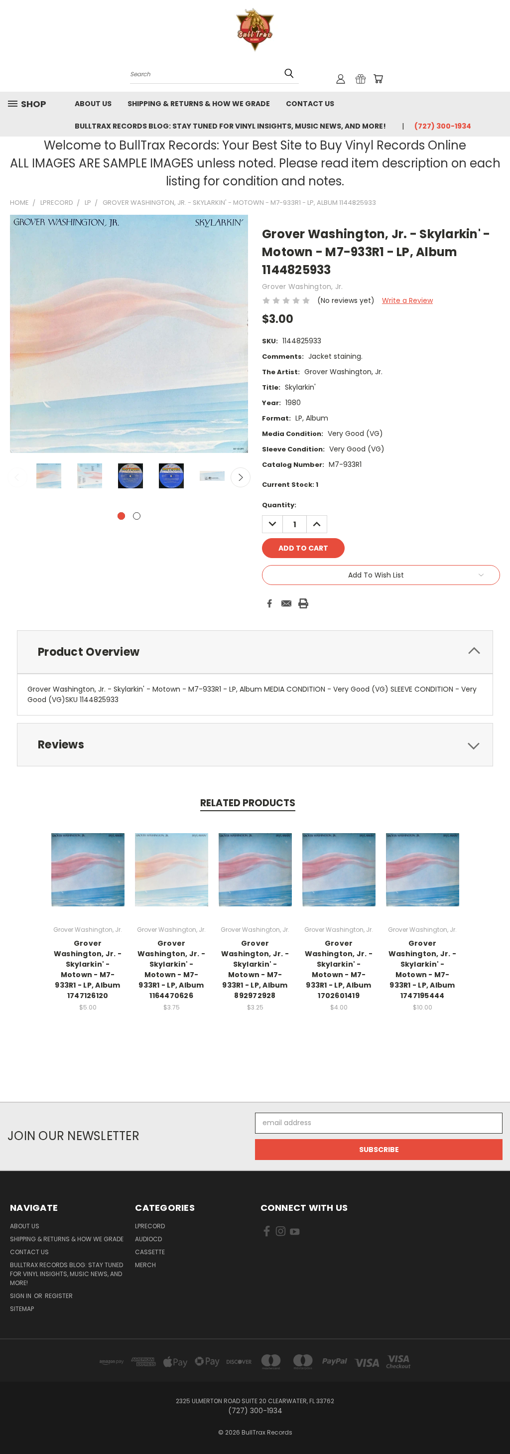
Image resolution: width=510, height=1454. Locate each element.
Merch (145, 1265)
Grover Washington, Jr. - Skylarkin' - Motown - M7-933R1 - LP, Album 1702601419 (339, 969)
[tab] (255, 652)
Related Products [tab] (247, 803)
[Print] (303, 603)
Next (241, 477)
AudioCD (148, 1239)
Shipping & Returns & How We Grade (199, 104)
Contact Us (310, 104)
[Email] (286, 603)
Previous (17, 477)
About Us (93, 104)
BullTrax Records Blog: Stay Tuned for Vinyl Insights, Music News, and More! (230, 126)
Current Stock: (290, 484)
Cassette (150, 1252)
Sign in (21, 1296)
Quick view (88, 859)
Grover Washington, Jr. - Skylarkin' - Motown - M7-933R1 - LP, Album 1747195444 (422, 969)
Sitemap (22, 1309)
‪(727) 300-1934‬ (442, 126)
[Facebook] (269, 603)
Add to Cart (255, 877)
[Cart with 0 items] (378, 79)
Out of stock (88, 877)
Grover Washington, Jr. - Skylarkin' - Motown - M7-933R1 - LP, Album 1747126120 (88, 969)
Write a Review (407, 300)
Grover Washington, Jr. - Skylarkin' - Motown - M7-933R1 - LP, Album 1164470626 (171, 969)
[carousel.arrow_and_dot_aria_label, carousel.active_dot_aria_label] (121, 516)
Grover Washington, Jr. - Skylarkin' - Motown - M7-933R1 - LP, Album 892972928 (255, 969)
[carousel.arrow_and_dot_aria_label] (136, 516)
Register (59, 1296)
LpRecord (150, 1226)
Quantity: (279, 505)
